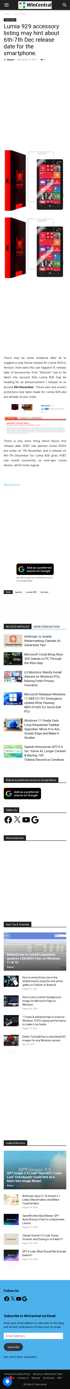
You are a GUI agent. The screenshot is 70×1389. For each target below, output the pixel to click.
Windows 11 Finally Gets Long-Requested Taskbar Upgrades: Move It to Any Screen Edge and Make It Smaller (42, 729)
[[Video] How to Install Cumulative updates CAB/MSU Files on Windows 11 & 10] (35, 951)
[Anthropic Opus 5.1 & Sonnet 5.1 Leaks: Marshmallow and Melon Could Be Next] (11, 1199)
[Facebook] (19, 141)
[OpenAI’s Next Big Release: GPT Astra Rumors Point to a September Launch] (11, 1219)
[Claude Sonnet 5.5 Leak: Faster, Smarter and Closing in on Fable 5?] (11, 1239)
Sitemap (36, 1377)
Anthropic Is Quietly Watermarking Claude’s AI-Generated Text (42, 641)
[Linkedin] (53, 141)
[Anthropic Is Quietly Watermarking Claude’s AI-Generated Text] (13, 640)
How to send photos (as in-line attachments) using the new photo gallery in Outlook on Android (42, 981)
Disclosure (48, 1377)
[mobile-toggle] (6, 5)
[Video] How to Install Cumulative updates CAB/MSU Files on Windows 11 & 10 (33, 958)
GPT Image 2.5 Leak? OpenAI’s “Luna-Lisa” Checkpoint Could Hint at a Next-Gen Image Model (34, 1177)
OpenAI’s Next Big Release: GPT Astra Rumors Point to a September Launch (43, 1219)
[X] (28, 141)
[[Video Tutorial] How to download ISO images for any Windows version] (11, 1040)
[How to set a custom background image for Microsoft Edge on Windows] (11, 1000)
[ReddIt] (62, 141)
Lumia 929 (31, 592)
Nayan (10, 59)
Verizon (44, 592)
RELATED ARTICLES (17, 626)
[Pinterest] (36, 141)
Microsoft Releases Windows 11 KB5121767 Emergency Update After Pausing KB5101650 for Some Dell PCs (45, 702)
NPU (59, 1377)
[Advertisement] (35, 101)
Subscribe (13, 1347)
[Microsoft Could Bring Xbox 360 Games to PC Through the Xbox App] (13, 658)
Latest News (20, 13)
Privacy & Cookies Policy (17, 1374)
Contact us (23, 1377)
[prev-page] (6, 769)
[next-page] (12, 769)
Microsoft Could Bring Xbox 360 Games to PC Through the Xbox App (43, 658)
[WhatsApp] (45, 141)
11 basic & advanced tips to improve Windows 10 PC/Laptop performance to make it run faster (44, 1020)
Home (7, 13)
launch (18, 592)
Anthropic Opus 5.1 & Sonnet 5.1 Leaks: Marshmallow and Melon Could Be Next (41, 1199)
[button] (65, 5)
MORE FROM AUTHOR (47, 626)
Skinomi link (12, 484)
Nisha (10, 1185)
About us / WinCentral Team (48, 1374)
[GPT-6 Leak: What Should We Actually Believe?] (11, 1255)
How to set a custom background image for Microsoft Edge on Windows (41, 1001)
